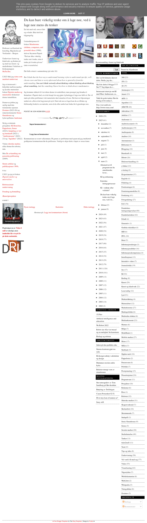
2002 (101, 306)
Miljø (123, 328)
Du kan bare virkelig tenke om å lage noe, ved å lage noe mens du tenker (57, 22)
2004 (101, 297)
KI (122, 274)
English (124, 178)
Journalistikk (126, 265)
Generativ (125, 223)
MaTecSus (6, 71)
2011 (101, 268)
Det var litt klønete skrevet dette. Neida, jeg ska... (106, 79)
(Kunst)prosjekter (9, 196)
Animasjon (125, 90)
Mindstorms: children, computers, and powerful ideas (33, 47)
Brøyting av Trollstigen (105, 389)
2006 (101, 289)
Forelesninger (126, 187)
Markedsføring (127, 299)
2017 (101, 243)
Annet (123, 94)
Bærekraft (125, 153)
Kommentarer (129, 506)
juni (103, 148)
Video (123, 463)
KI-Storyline (16, 125)
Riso (123, 392)
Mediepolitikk (127, 312)
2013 (101, 260)
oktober (104, 132)
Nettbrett (124, 350)
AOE (123, 98)
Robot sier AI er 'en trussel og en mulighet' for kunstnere (107, 330)
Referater (124, 387)
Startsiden (59, 207)
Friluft (123, 219)
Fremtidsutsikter (127, 215)
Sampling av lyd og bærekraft (11, 132)
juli (102, 144)
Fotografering (126, 199)
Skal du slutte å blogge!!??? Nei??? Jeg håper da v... (107, 85)
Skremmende (126, 413)
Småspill (124, 417)
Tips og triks (126, 451)
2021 (101, 226)
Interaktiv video (127, 261)
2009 (101, 276)
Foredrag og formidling (11, 191)
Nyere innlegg (29, 207)
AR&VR (124, 107)
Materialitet (126, 303)
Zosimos (5, 110)
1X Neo (99, 314)
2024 (101, 214)
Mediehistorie (126, 307)
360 (122, 77)
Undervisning (126, 455)
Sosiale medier (127, 430)
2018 (101, 239)
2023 (101, 218)
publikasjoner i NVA (10, 166)
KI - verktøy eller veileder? (106, 189)
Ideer (123, 240)
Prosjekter (125, 383)
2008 (101, 281)
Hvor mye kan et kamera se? (107, 397)
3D (122, 81)
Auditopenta (126, 132)
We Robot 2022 (102, 325)
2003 (101, 301)
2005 (101, 293)
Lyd (122, 295)
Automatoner (126, 140)
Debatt (124, 157)
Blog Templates (77, 521)
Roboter (124, 396)
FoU (123, 203)
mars (103, 161)
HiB (123, 231)
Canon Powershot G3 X (105, 393)
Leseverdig (125, 291)
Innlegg (127, 501)
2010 (101, 272)
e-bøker (124, 166)
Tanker (124, 438)
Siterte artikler (7, 163)
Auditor (124, 136)
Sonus (14, 128)
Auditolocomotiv (128, 123)
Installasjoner (126, 257)
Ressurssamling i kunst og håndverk (110, 62)
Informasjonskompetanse (131, 252)
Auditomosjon (8, 136)
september (105, 136)
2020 (101, 231)
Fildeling (125, 182)
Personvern (125, 362)
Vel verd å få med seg (129, 459)
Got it (81, 13)
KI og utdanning (106, 176)
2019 (101, 235)
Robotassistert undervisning (7, 185)
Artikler (124, 115)
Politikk (124, 366)
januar (103, 209)
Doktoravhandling (128, 161)
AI (122, 85)
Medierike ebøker (128, 316)
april (103, 157)
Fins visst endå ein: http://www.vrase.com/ (105, 106)
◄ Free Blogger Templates (60, 521)
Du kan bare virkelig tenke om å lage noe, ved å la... (108, 197)
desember (105, 123)
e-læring (124, 170)
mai (102, 153)
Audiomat (18, 118)
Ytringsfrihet (126, 489)
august (104, 140)
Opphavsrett (126, 354)
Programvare (126, 379)
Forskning (125, 195)
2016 (101, 247)
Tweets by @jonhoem (129, 69)
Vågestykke (125, 472)
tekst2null (125, 442)
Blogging (125, 149)
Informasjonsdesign (129, 244)
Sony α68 (100, 402)
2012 (101, 264)
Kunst (123, 282)
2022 (101, 222)
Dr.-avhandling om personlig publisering (11, 154)
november (105, 128)
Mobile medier (127, 337)
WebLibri (125, 480)
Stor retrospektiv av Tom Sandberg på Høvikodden (106, 383)
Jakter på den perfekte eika (106, 345)
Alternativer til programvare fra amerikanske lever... (107, 169)
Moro (123, 341)
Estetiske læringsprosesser (107, 182)
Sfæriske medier (127, 400)
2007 (101, 285)
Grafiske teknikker (128, 227)
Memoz (124, 324)
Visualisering (126, 468)
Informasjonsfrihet (128, 248)
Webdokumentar (127, 476)
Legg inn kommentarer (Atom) (56, 212)
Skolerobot (125, 409)
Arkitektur (125, 111)
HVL (123, 236)
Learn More (69, 13)
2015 (101, 251)
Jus (122, 269)
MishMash (125, 333)
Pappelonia (6, 128)
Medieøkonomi (127, 320)
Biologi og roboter (103, 336)
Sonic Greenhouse (128, 421)
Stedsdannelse (127, 434)
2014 (101, 256)
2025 (101, 120)
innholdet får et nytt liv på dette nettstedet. (11, 234)
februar (104, 205)
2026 (101, 116)
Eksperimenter (127, 174)
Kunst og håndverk (128, 286)
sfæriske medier (14, 143)
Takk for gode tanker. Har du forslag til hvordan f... (107, 99)
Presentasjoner (127, 375)
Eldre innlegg (89, 207)
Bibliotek (125, 144)
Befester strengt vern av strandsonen (105, 370)
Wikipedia (125, 485)
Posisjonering (126, 371)
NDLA (123, 345)
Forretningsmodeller (129, 191)
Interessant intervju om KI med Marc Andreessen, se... (106, 92)
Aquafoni (12, 138)
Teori (123, 447)
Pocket (91, 521)
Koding (124, 278)
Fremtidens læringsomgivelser (128, 209)
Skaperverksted (127, 404)
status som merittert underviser (12, 77)
